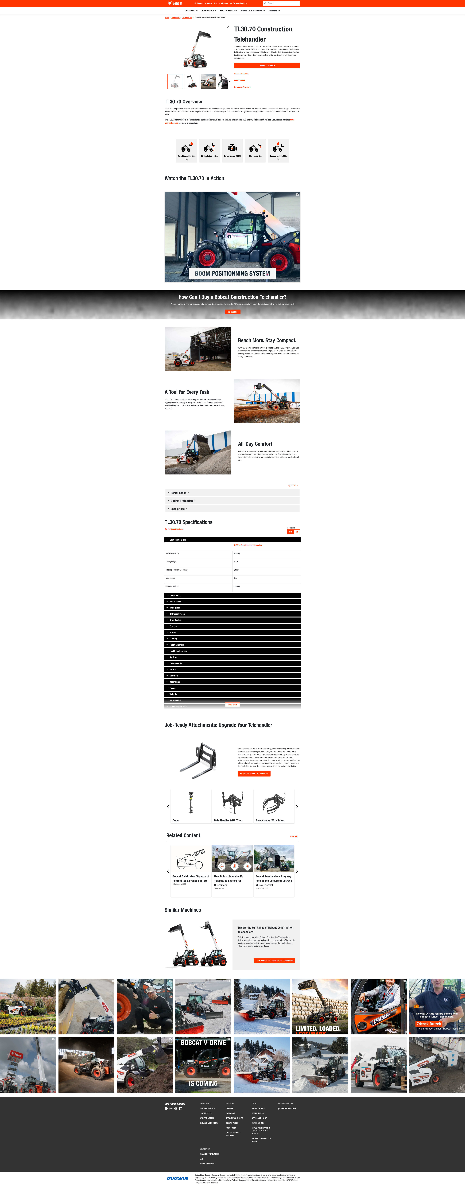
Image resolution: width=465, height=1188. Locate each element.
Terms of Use (258, 1123)
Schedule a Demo (241, 74)
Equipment (175, 18)
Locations (230, 1113)
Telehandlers (187, 18)
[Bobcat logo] (175, 3)
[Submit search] (298, 3)
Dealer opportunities (209, 1154)
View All (293, 836)
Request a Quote (204, 3)
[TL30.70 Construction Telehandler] (198, 49)
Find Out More (232, 312)
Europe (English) (240, 3)
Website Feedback (208, 1164)
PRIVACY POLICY (258, 1108)
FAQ (201, 1159)
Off (290, 532)
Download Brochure (242, 87)
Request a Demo (207, 1118)
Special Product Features (233, 1134)
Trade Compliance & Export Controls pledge (261, 1131)
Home (167, 18)
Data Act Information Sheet (261, 1140)
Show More (232, 705)
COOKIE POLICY (258, 1113)
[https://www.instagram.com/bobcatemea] (171, 1109)
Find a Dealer (222, 3)
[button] (297, 194)
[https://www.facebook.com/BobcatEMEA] (166, 1109)
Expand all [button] (292, 486)
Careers (229, 1108)
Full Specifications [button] (175, 529)
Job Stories (231, 1128)
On (297, 532)
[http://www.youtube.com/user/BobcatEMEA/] (175, 1109)
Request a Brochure (209, 1123)
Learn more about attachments (254, 773)
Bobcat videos (232, 1123)
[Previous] (166, 81)
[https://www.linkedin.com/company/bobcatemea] (180, 1109)
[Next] (229, 81)
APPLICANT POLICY (259, 1118)
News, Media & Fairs (234, 1118)
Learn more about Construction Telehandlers (274, 960)
